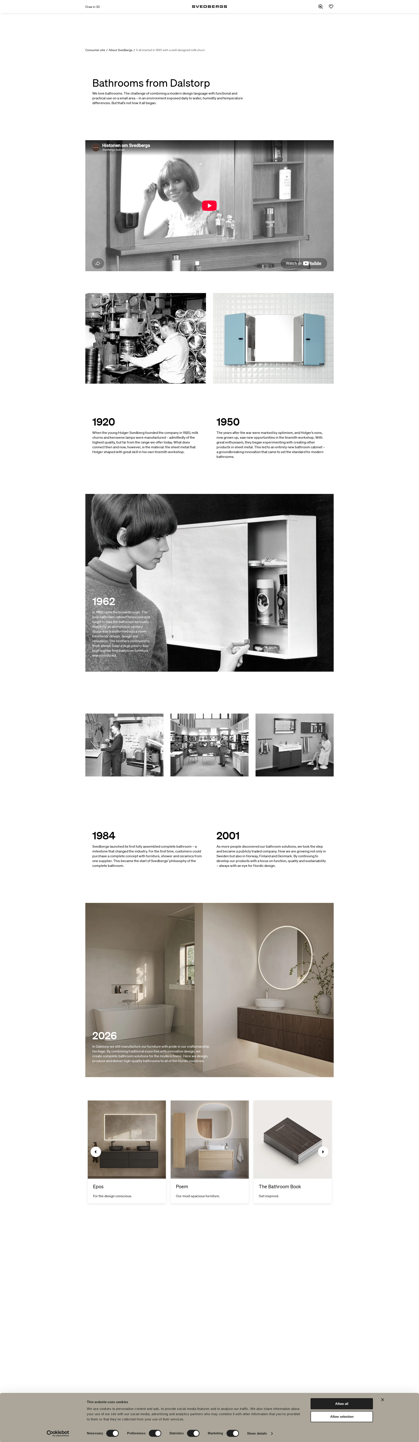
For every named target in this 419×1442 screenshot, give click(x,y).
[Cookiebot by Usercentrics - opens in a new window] (58, 1433)
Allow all (341, 1404)
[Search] (320, 6)
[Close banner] (382, 1399)
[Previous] (96, 1152)
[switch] (155, 1433)
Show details (257, 1433)
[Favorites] (331, 6)
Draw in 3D (92, 7)
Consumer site (95, 50)
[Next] (323, 1152)
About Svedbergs (120, 50)
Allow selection (342, 1416)
